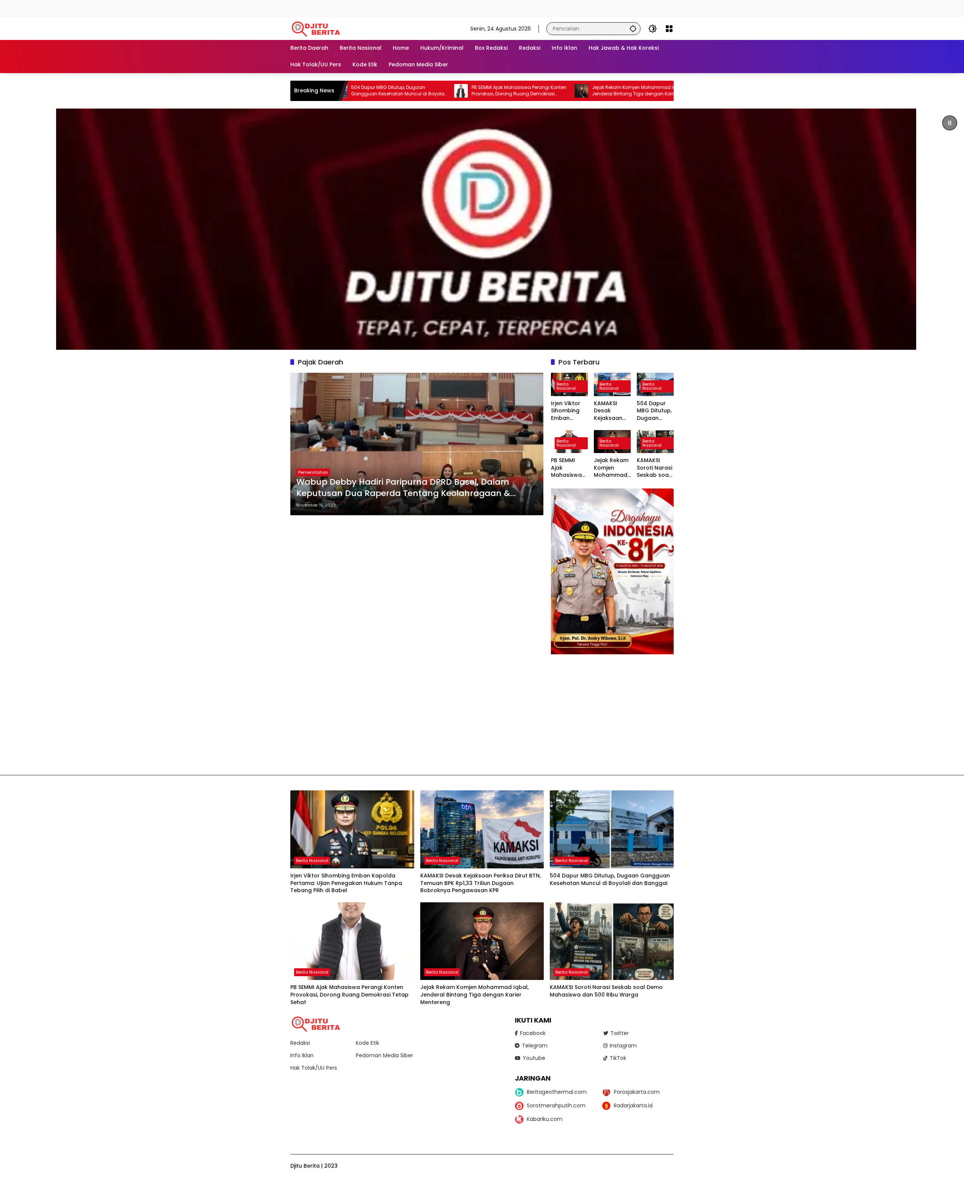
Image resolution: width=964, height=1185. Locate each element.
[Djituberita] (317, 28)
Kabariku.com (545, 1119)
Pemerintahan (313, 472)
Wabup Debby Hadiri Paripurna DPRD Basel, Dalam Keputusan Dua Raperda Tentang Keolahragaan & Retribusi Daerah (403, 488)
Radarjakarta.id (633, 1105)
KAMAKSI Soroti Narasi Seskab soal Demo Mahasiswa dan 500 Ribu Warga (655, 468)
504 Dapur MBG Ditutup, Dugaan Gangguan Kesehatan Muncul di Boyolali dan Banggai (654, 411)
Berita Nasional (566, 386)
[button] (633, 28)
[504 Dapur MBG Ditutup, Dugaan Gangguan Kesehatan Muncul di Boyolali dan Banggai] (612, 829)
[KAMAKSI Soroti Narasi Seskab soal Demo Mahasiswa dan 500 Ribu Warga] (612, 941)
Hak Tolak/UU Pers (313, 1068)
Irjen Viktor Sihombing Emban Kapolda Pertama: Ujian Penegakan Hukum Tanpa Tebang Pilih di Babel (567, 411)
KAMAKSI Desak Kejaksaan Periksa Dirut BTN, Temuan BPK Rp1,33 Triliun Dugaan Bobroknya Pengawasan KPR (612, 411)
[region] (482, 229)
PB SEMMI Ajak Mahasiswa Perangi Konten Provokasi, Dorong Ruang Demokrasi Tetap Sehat (442, 90)
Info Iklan (302, 1055)
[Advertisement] (137, 7)
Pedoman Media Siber (384, 1055)
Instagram (623, 1045)
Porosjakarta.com (637, 1092)
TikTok (618, 1058)
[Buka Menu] (669, 28)
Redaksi (300, 1043)
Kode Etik (367, 1043)
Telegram (535, 1045)
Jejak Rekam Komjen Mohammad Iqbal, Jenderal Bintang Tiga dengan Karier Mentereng (562, 90)
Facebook (533, 1033)
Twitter (619, 1033)
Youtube (534, 1058)
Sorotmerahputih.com (556, 1105)
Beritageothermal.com (557, 1092)
